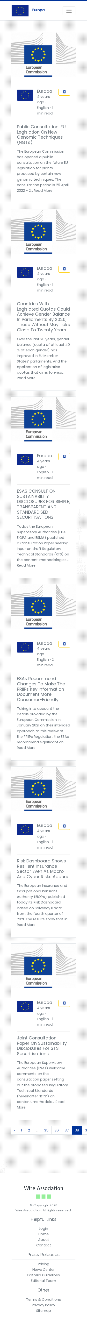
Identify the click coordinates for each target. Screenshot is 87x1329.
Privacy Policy (43, 1305)
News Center (43, 1269)
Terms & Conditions (43, 1299)
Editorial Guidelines (43, 1275)
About (43, 1239)
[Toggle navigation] (69, 10)
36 (57, 1130)
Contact (43, 1245)
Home (43, 1234)
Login (43, 1228)
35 (46, 1130)
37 (67, 1130)
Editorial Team (43, 1280)
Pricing (43, 1264)
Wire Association (43, 1188)
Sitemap (43, 1310)
